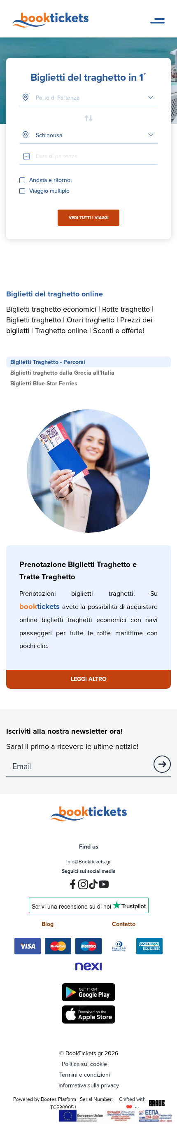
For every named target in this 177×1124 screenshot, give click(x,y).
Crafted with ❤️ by (132, 1103)
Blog (48, 924)
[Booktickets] (52, 25)
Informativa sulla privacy (88, 1085)
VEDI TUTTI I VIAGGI (89, 218)
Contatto (123, 924)
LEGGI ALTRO (89, 679)
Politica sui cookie (84, 1064)
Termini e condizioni (84, 1074)
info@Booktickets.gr (88, 861)
